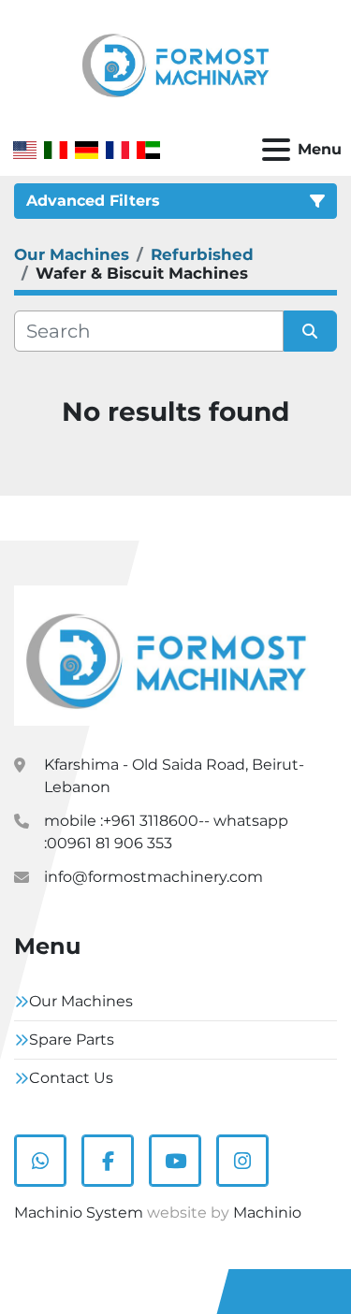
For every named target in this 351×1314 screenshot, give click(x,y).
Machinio (267, 1212)
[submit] (311, 331)
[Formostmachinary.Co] (166, 654)
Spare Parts (71, 1039)
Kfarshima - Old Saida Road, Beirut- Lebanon (174, 776)
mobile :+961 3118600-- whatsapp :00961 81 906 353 (166, 832)
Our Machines (81, 1001)
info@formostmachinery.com (153, 877)
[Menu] (276, 149)
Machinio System (78, 1212)
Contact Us (71, 1078)
